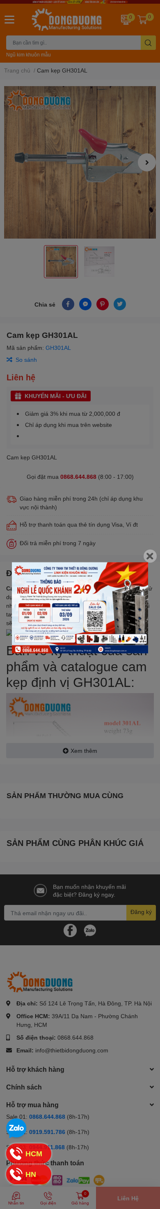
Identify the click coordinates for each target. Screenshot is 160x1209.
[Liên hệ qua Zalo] (16, 1128)
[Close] (150, 556)
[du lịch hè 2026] (80, 608)
